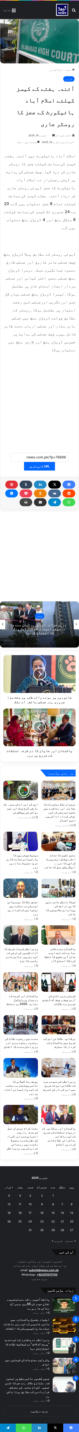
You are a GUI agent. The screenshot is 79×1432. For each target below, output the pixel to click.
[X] (54, 485)
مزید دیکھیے (39, 1411)
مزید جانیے (40, 1279)
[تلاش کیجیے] (74, 11)
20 (71, 1221)
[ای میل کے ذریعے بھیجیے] (40, 502)
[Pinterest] (11, 485)
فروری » (57, 1240)
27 (71, 1230)
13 (71, 1212)
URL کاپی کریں (39, 466)
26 (9, 1221)
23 (42, 1221)
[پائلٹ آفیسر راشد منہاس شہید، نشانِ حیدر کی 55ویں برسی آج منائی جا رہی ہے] (64, 1305)
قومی (53, 69)
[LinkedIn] (40, 485)
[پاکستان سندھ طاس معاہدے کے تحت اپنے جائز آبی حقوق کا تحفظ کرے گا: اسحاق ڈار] (58, 935)
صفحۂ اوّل (65, 69)
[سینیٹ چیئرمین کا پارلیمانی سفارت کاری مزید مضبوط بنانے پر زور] (20, 841)
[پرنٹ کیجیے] (26, 502)
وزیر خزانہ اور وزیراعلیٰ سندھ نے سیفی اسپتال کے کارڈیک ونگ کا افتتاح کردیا (40, 629)
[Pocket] (26, 493)
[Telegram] (54, 502)
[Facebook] (69, 485)
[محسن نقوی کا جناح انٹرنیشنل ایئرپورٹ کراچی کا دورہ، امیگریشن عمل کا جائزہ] (58, 841)
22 (53, 1221)
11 (20, 1204)
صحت (39, 616)
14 (62, 1212)
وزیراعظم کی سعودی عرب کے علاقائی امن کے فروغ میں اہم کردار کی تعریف (59, 1085)
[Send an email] (53, 135)
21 (62, 1221)
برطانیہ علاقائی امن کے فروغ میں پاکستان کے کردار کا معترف (59, 1042)
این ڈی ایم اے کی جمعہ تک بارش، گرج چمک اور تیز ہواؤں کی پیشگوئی (21, 808)
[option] (39, 624)
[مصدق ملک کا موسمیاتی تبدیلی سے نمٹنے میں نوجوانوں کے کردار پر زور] (20, 888)
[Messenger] (11, 493)
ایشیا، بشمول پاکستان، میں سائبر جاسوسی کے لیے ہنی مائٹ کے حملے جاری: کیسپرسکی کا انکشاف (26, 1324)
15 (53, 1212)
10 (30, 1204)
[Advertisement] (39, 400)
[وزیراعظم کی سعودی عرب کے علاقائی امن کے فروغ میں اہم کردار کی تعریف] (58, 1067)
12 (9, 1204)
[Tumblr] (26, 485)
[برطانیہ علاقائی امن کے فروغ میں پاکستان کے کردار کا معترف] (58, 1025)
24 (30, 1221)
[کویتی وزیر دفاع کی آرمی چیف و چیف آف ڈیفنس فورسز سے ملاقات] (58, 981)
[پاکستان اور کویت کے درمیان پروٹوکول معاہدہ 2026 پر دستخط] (20, 981)
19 (9, 1212)
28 (62, 1230)
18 (20, 1212)
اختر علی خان (63, 135)
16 (41, 1212)
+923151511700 (47, 1274)
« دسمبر (70, 1240)
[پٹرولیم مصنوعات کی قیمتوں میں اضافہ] (64, 1366)
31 (30, 1230)
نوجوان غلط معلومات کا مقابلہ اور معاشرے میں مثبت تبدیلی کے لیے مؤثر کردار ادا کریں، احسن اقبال (59, 812)
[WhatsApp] (69, 502)
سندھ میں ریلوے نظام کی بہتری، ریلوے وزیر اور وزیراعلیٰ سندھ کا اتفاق (21, 1042)
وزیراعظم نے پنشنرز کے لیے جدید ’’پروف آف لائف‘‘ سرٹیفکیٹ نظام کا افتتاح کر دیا (27, 1344)
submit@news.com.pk (44, 1270)
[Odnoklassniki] (40, 493)
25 (20, 1221)
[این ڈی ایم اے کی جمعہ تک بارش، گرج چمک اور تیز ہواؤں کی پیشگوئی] (20, 790)
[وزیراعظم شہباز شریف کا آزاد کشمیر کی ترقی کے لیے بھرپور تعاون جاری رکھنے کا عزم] (20, 935)
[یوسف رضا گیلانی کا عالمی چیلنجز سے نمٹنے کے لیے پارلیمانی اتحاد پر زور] (20, 1067)
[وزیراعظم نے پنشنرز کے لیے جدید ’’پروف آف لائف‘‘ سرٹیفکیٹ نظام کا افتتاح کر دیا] (64, 1345)
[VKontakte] (54, 493)
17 (30, 1212)
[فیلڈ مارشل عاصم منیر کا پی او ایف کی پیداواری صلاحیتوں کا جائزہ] (58, 888)
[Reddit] (69, 493)
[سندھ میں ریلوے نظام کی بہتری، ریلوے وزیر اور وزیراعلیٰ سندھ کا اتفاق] (20, 1025)
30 (42, 1230)
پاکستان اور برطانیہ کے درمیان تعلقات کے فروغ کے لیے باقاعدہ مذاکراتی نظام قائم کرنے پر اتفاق (59, 1136)
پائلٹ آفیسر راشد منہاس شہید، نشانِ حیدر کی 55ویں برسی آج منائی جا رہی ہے (28, 1304)
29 (53, 1230)
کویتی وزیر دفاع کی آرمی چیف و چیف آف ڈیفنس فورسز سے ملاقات (59, 1000)
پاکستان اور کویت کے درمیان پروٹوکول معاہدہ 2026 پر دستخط (22, 1000)
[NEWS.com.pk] (62, 10)
